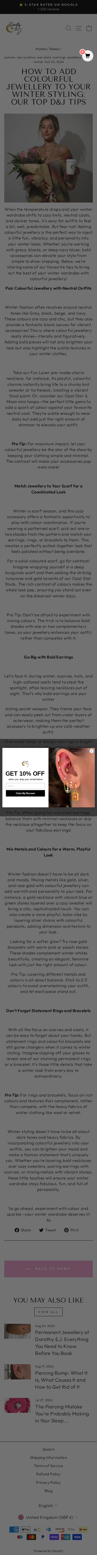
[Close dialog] (92, 751)
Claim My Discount (25, 793)
